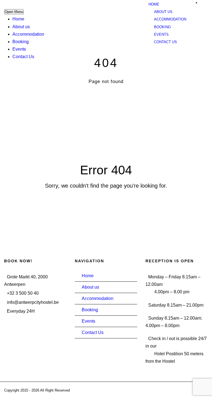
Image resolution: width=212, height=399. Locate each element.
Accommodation (28, 34)
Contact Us (23, 56)
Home (18, 19)
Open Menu (14, 12)
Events (19, 49)
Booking (20, 41)
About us (21, 26)
